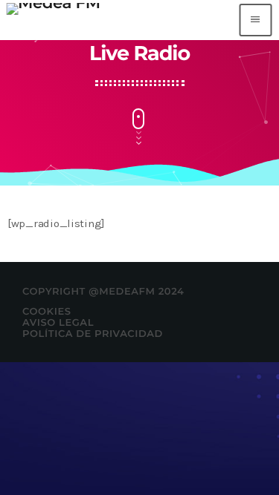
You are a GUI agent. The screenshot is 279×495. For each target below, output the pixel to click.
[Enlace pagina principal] (53, 20)
